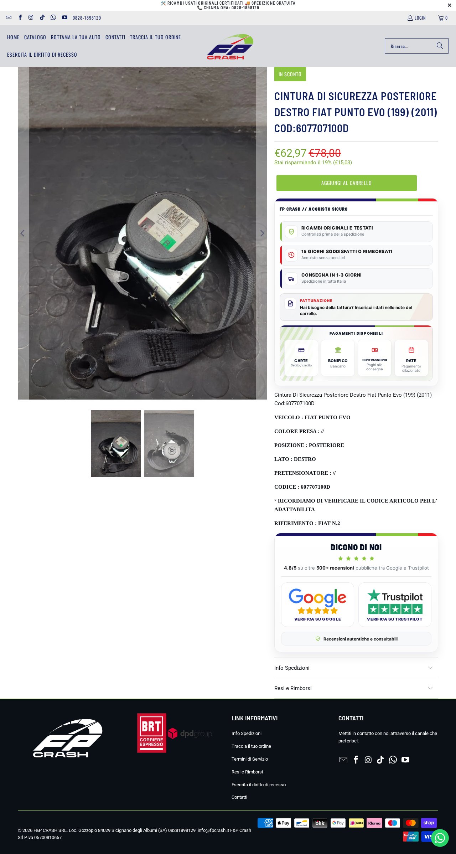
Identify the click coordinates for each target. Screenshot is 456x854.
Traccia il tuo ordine (251, 746)
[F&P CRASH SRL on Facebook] (19, 18)
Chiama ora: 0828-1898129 (231, 7)
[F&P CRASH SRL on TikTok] (42, 18)
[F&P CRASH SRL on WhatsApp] (53, 18)
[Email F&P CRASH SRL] (8, 18)
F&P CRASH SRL (50, 830)
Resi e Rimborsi (247, 772)
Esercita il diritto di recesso (259, 784)
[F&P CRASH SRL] (230, 46)
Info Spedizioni (246, 733)
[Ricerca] (440, 46)
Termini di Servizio (250, 759)
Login (420, 18)
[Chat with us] (440, 845)
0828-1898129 (87, 18)
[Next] (262, 233)
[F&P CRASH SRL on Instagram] (31, 18)
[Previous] (23, 233)
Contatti (239, 797)
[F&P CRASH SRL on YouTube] (64, 18)
